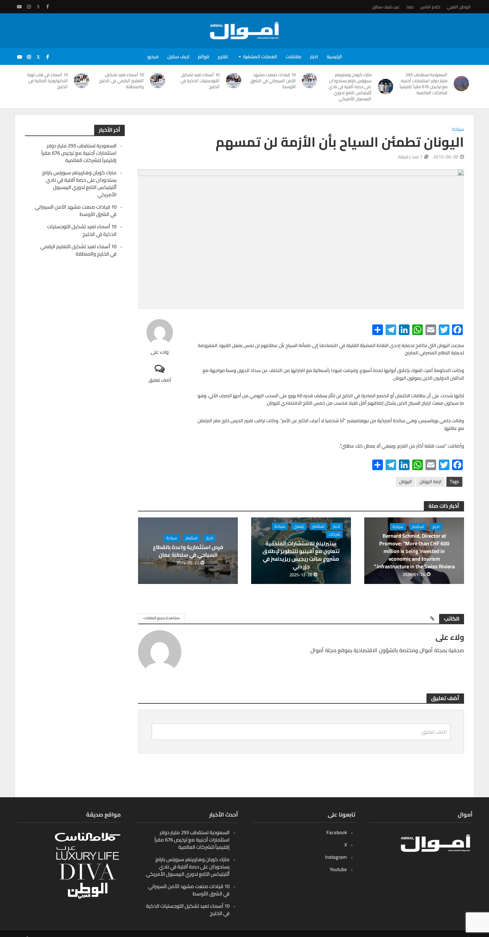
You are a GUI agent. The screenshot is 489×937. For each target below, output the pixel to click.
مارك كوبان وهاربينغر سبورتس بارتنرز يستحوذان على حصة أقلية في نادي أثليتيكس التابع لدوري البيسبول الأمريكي (350, 86)
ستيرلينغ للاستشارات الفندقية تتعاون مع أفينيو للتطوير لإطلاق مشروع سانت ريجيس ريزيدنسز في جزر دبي (301, 555)
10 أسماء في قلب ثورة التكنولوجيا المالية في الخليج (47, 81)
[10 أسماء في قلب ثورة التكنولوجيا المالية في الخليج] (82, 80)
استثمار (418, 526)
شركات (334, 534)
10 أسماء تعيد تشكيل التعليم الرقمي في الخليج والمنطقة (121, 81)
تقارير (223, 56)
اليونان (405, 481)
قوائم (203, 56)
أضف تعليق (159, 380)
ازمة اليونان (430, 481)
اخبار (314, 56)
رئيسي (299, 526)
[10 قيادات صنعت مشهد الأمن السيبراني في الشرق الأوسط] (309, 80)
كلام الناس (430, 7)
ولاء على (160, 352)
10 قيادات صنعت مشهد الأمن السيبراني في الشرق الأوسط (273, 81)
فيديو (153, 56)
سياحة (458, 129)
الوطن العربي (459, 7)
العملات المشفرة (260, 56)
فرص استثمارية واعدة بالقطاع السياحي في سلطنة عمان (188, 551)
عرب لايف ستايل (386, 7)
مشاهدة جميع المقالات (161, 618)
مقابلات (293, 56)
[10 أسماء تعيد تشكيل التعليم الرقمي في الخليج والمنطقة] (157, 80)
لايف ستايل (178, 56)
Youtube (338, 869)
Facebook (336, 832)
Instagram (336, 857)
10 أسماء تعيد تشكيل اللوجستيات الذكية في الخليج (200, 81)
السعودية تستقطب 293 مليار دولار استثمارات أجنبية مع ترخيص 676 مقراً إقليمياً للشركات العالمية (423, 83)
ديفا (410, 7)
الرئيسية (334, 56)
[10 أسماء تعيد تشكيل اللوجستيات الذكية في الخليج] (233, 80)
